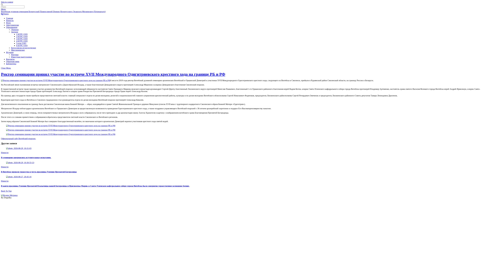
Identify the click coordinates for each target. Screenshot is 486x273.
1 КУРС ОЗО (22, 34)
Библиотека (11, 64)
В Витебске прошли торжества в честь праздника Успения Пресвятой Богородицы (39, 172)
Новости (10, 20)
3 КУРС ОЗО (22, 39)
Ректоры (14, 55)
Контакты (10, 59)
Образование (11, 27)
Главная (9, 18)
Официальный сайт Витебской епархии (18, 139)
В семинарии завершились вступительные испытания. (26, 157)
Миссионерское (18, 50)
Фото (8, 23)
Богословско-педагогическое (23, 48)
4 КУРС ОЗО (22, 41)
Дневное (15, 30)
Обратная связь (12, 61)
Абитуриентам (12, 25)
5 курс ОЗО (21, 43)
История (9, 52)
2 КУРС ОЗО (22, 36)
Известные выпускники (21, 57)
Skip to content (7, 2)
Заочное (14, 32)
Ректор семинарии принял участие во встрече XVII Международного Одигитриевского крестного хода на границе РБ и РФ (113, 74)
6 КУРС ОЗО (22, 45)
